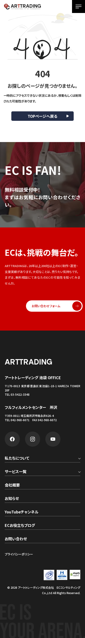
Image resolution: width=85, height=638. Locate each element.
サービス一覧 (15, 472)
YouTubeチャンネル (21, 512)
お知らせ (12, 498)
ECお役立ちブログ (20, 525)
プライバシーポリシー (19, 554)
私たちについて (17, 458)
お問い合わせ (16, 539)
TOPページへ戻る (42, 116)
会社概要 (12, 485)
